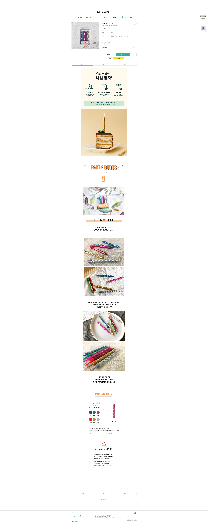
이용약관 (102, 513)
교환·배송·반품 (125, 64)
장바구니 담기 (109, 54)
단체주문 (203, 22)
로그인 (135, 17)
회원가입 (130, 17)
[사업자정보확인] (118, 517)
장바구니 (203, 20)
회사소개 (96, 513)
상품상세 (82, 64)
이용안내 (116, 513)
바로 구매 (122, 54)
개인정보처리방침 (108, 513)
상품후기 (104, 64)
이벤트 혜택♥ (203, 18)
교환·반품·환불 (125, 504)
